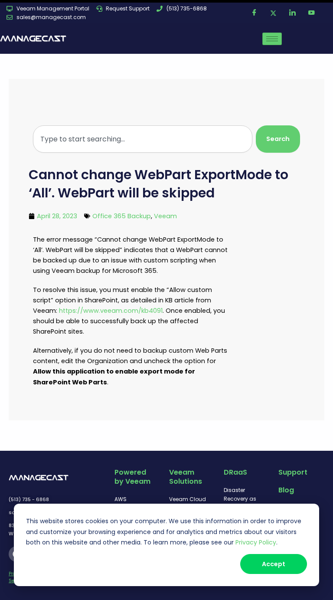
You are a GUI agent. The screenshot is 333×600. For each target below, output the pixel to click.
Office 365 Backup (121, 216)
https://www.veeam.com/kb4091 (111, 310)
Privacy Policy (255, 542)
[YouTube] (311, 13)
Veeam (165, 216)
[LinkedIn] (292, 13)
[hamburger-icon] (272, 39)
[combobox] (142, 139)
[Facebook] (254, 13)
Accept (273, 564)
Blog (286, 490)
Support (292, 472)
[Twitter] (273, 13)
